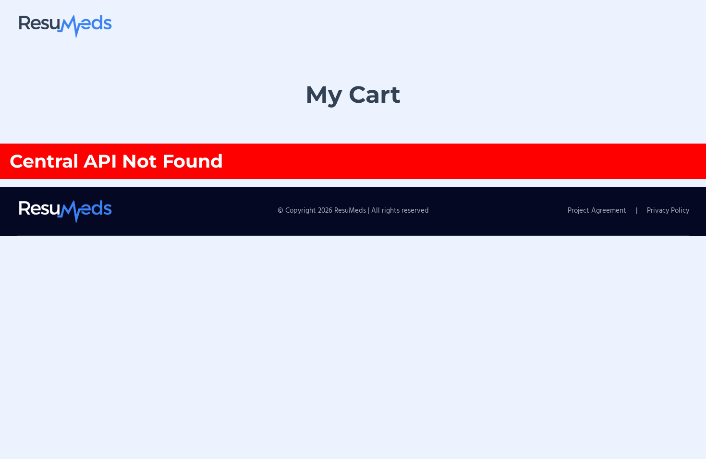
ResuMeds (351, 211)
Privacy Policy (668, 211)
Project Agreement (597, 211)
